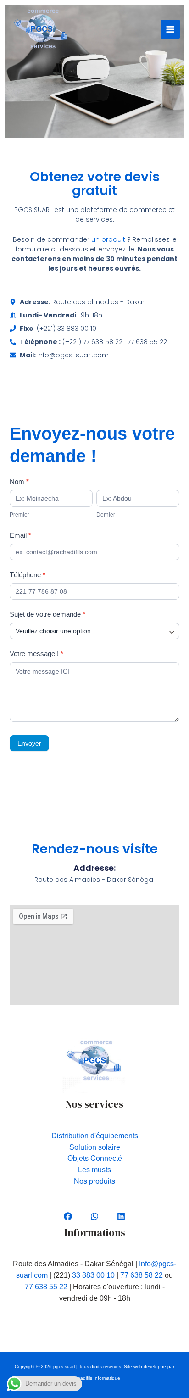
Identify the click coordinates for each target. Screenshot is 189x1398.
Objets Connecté (94, 1158)
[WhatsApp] (94, 1216)
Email (20, 535)
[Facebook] (68, 1216)
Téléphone (27, 575)
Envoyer (29, 743)
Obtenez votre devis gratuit (95, 184)
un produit (108, 239)
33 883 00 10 (93, 1275)
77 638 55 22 (46, 1287)
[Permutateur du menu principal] (170, 29)
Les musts (94, 1170)
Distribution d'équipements (94, 1136)
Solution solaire (94, 1147)
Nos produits (94, 1181)
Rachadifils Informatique (94, 1378)
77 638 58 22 (141, 1275)
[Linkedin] (121, 1216)
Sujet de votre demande (47, 614)
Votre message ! (36, 653)
